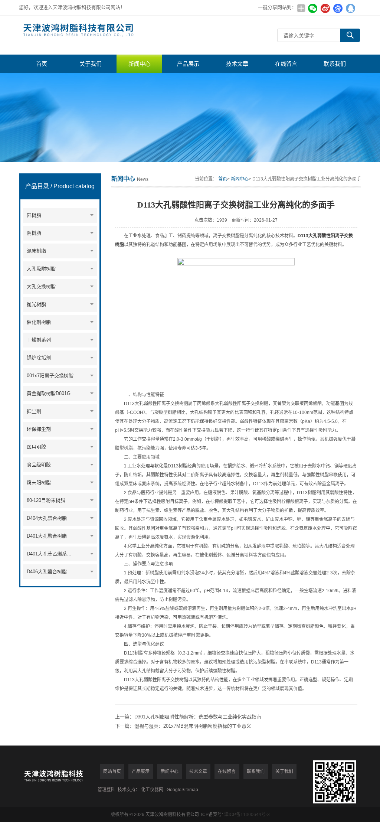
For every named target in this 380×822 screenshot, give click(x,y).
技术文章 (237, 64)
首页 (41, 64)
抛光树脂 (36, 304)
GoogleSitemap (182, 789)
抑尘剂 (34, 411)
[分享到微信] (313, 8)
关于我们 (90, 64)
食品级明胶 (39, 464)
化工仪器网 (152, 789)
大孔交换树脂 (41, 286)
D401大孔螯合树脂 (47, 536)
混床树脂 (36, 251)
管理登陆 (106, 789)
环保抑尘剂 (39, 429)
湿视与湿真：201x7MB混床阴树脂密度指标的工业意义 (192, 726)
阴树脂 (34, 233)
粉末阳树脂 (39, 482)
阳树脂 (34, 215)
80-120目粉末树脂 (46, 500)
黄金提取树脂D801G (49, 393)
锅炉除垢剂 (39, 358)
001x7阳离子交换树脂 (50, 375)
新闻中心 (139, 64)
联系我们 (335, 64)
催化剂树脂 (39, 322)
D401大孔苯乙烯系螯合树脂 (51, 554)
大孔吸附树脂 (41, 268)
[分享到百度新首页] (338, 8)
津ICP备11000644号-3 (247, 814)
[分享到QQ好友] (350, 8)
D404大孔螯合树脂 (47, 518)
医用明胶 (36, 447)
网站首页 (112, 771)
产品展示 (188, 64)
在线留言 (286, 64)
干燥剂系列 (39, 340)
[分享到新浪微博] (325, 8)
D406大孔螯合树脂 (47, 571)
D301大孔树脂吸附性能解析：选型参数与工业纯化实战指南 (197, 717)
